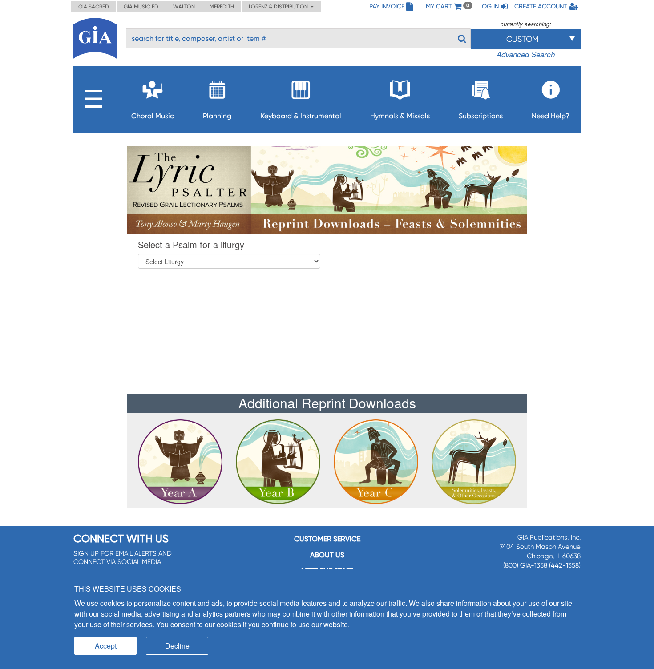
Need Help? (550, 116)
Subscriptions (481, 116)
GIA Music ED (141, 7)
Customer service (327, 539)
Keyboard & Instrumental (301, 116)
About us (327, 555)
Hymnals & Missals (400, 116)
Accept (106, 646)
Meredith (222, 7)
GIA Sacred (93, 7)
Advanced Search (526, 54)
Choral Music (152, 116)
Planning (217, 116)
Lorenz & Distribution (280, 7)
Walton (184, 7)
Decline (177, 646)
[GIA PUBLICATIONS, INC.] (95, 36)
